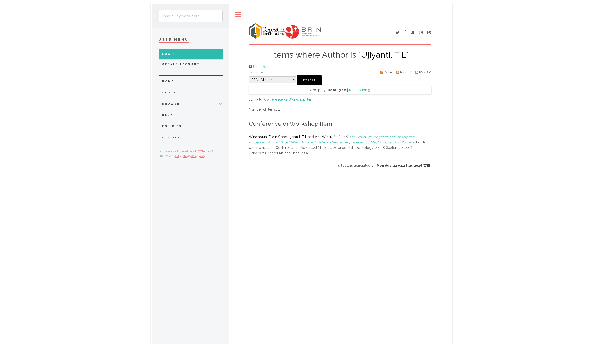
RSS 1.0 (405, 72)
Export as (256, 72)
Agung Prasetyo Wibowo (189, 155)
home (168, 81)
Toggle (238, 15)
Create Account (181, 64)
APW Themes (202, 151)
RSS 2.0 (424, 72)
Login (168, 54)
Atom (388, 72)
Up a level (261, 67)
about (169, 92)
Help (167, 115)
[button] (309, 80)
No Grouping (359, 90)
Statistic (173, 137)
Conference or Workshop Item (288, 99)
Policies (172, 126)
